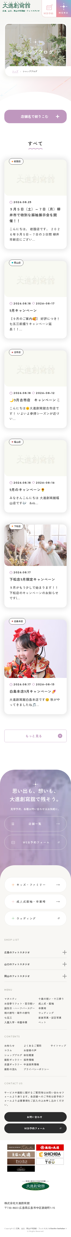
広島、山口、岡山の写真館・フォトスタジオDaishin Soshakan (40, 1228)
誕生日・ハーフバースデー (19, 1008)
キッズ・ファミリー (31, 885)
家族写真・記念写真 (50, 1017)
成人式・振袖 (46, 1003)
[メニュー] (63, 8)
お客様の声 (30, 1050)
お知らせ (9, 1045)
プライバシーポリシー (36, 1069)
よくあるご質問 (33, 1045)
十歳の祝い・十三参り (51, 998)
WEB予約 (48, 13)
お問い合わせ (34, 1117)
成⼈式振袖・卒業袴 (31, 901)
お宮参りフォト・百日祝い (19, 1003)
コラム (8, 1050)
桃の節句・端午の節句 (17, 1013)
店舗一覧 (35, 824)
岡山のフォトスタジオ (17, 976)
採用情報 (29, 1059)
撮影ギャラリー (13, 1059)
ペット (42, 1022)
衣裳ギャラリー (13, 1064)
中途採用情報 (31, 1064)
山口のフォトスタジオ (17, 964)
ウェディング (26, 918)
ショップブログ (13, 1055)
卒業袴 (42, 1008)
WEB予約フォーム (36, 842)
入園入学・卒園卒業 (15, 1022)
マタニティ (10, 998)
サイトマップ (58, 1045)
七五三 (8, 1017)
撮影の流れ (10, 1069)
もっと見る (34, 736)
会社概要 (29, 1055)
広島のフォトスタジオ (17, 952)
